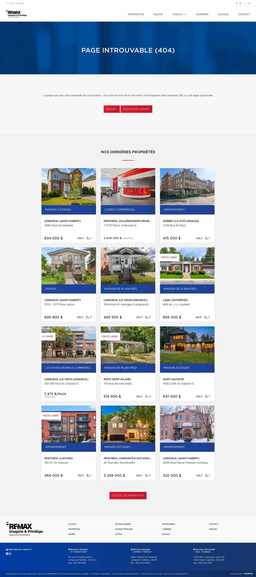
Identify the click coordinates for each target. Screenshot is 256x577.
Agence (177, 14)
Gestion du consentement (176, 574)
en (248, 4)
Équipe (158, 14)
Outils (118, 534)
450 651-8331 (79, 563)
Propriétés (136, 14)
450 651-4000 (143, 563)
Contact (244, 14)
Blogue (223, 14)
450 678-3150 (205, 563)
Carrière (202, 14)
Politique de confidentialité (125, 574)
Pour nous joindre (136, 109)
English (213, 529)
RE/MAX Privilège (124, 529)
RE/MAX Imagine (123, 524)
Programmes (168, 524)
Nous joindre (16, 4)
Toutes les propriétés (128, 496)
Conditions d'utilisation (151, 574)
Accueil (112, 109)
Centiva (247, 573)
